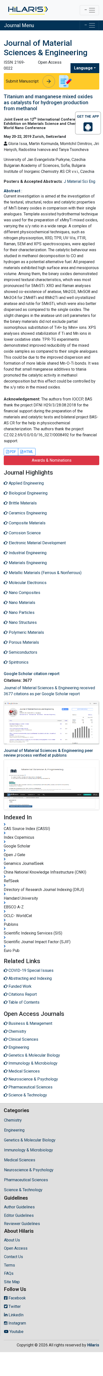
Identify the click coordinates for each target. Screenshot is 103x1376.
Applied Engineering (26, 483)
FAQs (9, 1273)
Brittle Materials (22, 503)
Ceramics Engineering (27, 513)
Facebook (17, 1298)
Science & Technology (23, 1189)
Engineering (14, 1130)
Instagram (17, 1323)
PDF (12, 452)
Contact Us (13, 1256)
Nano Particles (21, 612)
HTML (28, 452)
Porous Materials (23, 642)
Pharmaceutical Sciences (26, 1180)
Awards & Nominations (52, 460)
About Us (12, 1240)
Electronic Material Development (37, 543)
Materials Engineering (27, 562)
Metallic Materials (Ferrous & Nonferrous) (45, 572)
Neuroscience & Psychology (29, 1170)
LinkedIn (16, 1315)
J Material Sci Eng (79, 181)
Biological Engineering (28, 493)
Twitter (14, 1306)
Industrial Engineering (27, 552)
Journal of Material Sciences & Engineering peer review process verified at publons (48, 753)
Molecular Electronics (27, 582)
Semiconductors (22, 652)
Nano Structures (22, 622)
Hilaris (93, 1345)
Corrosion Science (24, 533)
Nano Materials (21, 602)
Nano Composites (24, 592)
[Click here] (27, 10)
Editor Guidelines (19, 1215)
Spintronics (18, 662)
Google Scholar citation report (32, 673)
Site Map (12, 1281)
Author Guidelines (19, 1207)
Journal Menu (19, 25)
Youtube (16, 1331)
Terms (9, 1265)
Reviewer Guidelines (22, 1223)
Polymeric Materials (26, 632)
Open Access (16, 1248)
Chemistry (13, 1120)
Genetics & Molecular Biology (30, 1140)
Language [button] (83, 68)
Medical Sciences (19, 1160)
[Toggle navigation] (89, 10)
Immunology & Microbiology (28, 1150)
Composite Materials (27, 523)
